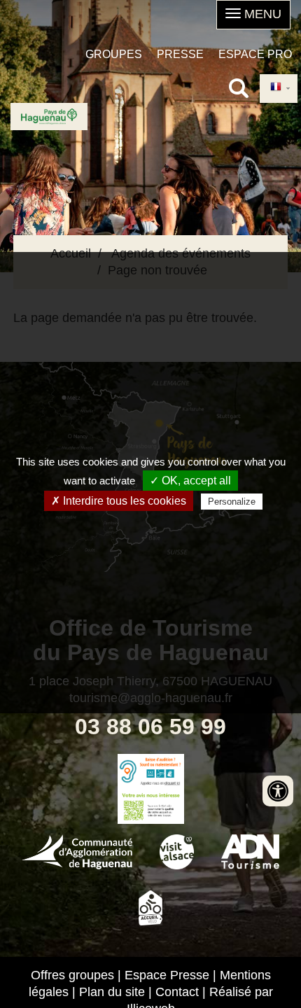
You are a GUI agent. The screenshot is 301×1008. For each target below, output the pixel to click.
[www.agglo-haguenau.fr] (77, 850)
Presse (180, 54)
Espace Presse (167, 975)
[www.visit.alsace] (176, 850)
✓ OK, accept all (190, 480)
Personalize (231, 501)
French (279, 88)
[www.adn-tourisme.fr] (250, 850)
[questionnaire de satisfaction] (150, 806)
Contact (177, 992)
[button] (253, 14)
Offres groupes (72, 975)
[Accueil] (49, 116)
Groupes (113, 54)
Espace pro (255, 54)
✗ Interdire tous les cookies (118, 501)
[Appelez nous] (150, 771)
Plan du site (112, 992)
